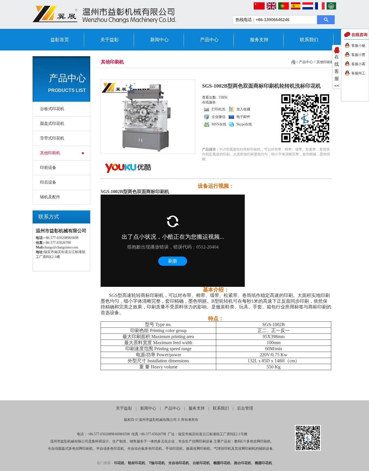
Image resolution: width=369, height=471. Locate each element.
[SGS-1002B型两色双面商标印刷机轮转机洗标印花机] (147, 117)
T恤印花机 (157, 463)
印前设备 (48, 167)
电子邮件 (243, 117)
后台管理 (245, 408)
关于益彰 (109, 39)
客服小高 (358, 64)
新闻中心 (159, 39)
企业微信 (218, 117)
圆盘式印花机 (52, 123)
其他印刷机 (50, 153)
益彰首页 (59, 39)
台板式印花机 (52, 109)
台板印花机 (201, 463)
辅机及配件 (50, 197)
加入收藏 (243, 109)
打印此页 (218, 109)
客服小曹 (358, 55)
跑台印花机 (242, 463)
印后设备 (48, 182)
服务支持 (259, 39)
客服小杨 (358, 46)
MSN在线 (219, 124)
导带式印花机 (52, 138)
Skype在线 (244, 124)
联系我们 (309, 39)
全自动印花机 (178, 463)
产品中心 (209, 39)
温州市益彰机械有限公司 (158, 420)
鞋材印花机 (136, 463)
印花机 (119, 463)
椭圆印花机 (222, 463)
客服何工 (358, 73)
